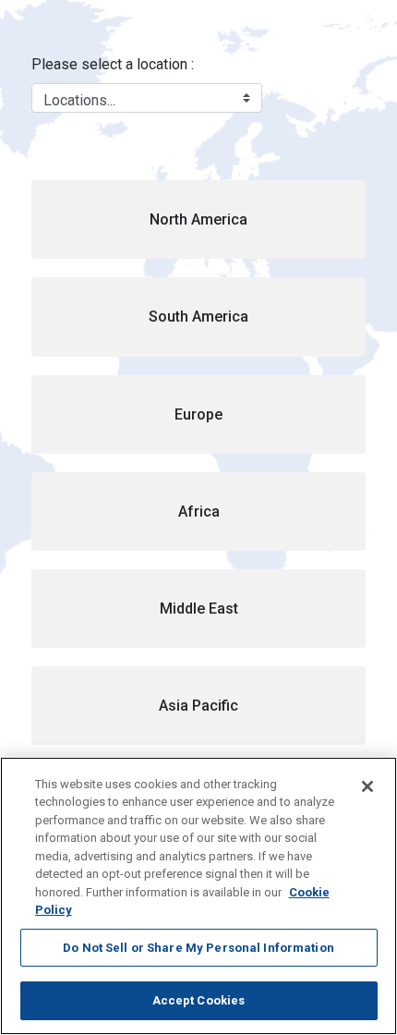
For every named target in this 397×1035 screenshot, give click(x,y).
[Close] (367, 786)
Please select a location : (112, 64)
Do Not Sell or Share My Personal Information (198, 948)
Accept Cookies (199, 1000)
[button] (199, 219)
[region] (198, 896)
